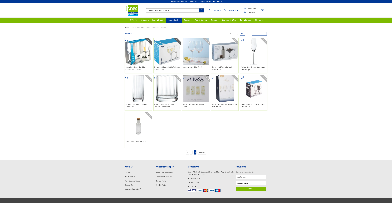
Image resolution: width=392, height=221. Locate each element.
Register (252, 12)
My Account (252, 8)
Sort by (249, 34)
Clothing (258, 20)
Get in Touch (194, 182)
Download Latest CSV (133, 189)
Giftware (144, 20)
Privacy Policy (161, 181)
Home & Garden (173, 20)
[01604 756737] (225, 10)
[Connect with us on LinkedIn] (192, 187)
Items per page (234, 34)
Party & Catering (201, 20)
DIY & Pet (133, 20)
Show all (202, 152)
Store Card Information (164, 173)
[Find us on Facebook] (188, 187)
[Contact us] (210, 10)
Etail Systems (214, 200)
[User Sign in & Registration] (244, 12)
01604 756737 (233, 10)
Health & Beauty (157, 20)
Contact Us (217, 10)
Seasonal (214, 20)
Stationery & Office (229, 20)
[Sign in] (244, 8)
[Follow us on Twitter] (195, 187)
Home (127, 28)
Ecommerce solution (202, 200)
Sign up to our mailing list (245, 172)
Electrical (187, 20)
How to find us (130, 177)
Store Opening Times (132, 181)
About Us (128, 173)
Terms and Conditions (164, 177)
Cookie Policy (161, 185)
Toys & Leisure (245, 20)
